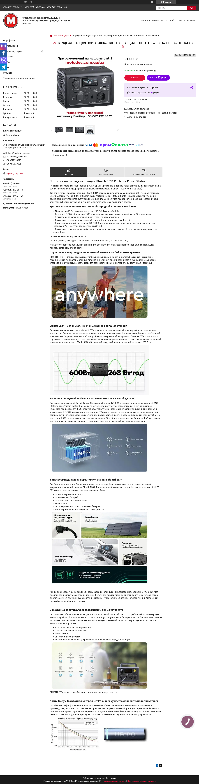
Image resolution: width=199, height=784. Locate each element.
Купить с (152, 77)
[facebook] (157, 766)
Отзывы (7, 72)
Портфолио (9, 40)
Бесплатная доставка (138, 109)
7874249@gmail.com (16, 156)
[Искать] (191, 8)
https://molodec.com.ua (18, 153)
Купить (135, 77)
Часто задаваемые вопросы (19, 78)
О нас (180, 20)
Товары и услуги (161, 20)
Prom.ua (113, 778)
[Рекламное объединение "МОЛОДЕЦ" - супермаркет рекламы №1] (11, 20)
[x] (160, 766)
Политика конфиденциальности (141, 781)
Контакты (189, 20)
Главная (145, 20)
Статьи (6, 62)
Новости (8, 56)
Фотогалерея (10, 45)
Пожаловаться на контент (114, 781)
